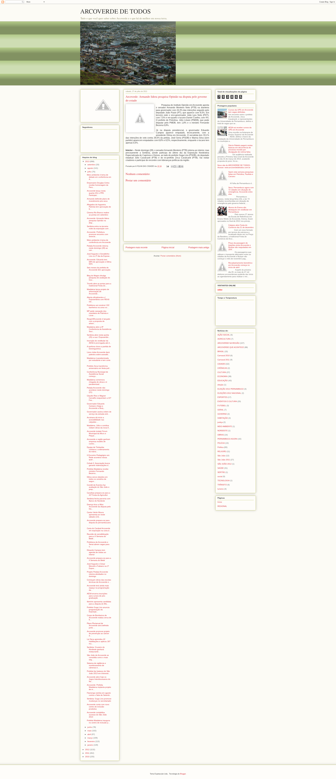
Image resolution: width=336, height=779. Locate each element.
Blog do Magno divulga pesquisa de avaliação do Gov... (98, 278)
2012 (87, 749)
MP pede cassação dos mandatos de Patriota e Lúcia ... (97, 313)
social (219, 476)
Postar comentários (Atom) (171, 256)
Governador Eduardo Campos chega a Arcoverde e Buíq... (96, 406)
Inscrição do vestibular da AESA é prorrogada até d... (99, 342)
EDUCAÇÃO (222, 380)
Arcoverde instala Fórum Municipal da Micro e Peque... (97, 433)
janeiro (90, 745)
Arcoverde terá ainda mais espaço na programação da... (98, 588)
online (219, 290)
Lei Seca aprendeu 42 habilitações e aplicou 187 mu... (98, 641)
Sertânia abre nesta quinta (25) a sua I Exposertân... (98, 336)
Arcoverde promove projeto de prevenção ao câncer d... (98, 633)
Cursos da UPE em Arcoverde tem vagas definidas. (240, 111)
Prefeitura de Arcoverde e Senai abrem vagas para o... (98, 544)
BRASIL (220, 351)
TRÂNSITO (222, 485)
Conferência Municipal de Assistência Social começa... (97, 374)
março (90, 738)
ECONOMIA (222, 376)
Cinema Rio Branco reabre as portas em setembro (98, 213)
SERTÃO (221, 472)
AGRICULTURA (223, 339)
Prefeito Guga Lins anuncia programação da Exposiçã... (98, 609)
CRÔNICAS (222, 368)
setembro (91, 165)
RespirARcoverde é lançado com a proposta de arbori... (98, 321)
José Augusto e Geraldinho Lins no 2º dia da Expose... (99, 255)
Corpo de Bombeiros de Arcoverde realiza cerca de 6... (99, 617)
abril (89, 734)
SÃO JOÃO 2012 (224, 464)
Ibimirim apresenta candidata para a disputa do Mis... (99, 603)
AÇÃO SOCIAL (223, 335)
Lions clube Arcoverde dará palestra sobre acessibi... (98, 353)
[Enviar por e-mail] (172, 166)
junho (90, 727)
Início (219, 502)
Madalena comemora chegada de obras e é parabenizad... (97, 382)
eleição (220, 385)
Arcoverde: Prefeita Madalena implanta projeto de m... (99, 687)
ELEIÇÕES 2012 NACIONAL (229, 393)
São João (221, 456)
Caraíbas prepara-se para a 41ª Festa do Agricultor (98, 494)
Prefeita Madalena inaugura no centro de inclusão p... (98, 721)
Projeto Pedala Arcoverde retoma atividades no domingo (97, 574)
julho (89, 172)
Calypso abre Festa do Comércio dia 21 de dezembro (241, 226)
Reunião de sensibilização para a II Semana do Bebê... (98, 536)
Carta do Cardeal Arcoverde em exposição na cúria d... (99, 529)
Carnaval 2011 (223, 360)
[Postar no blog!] (174, 166)
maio (89, 731)
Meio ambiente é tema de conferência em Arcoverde (99, 241)
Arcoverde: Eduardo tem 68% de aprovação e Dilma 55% (99, 262)
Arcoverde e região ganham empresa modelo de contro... (98, 441)
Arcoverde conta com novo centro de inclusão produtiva (98, 706)
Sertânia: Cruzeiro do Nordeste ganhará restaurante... (96, 649)
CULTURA (221, 372)
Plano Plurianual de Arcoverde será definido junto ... (98, 625)
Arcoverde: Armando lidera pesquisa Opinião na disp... (98, 220)
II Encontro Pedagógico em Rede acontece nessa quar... (98, 457)
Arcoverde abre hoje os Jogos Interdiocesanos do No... (98, 679)
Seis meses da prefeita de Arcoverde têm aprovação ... (98, 270)
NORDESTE (222, 431)
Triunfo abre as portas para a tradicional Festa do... (99, 285)
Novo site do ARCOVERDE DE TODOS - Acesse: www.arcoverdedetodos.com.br (234, 166)
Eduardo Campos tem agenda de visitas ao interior (96, 552)
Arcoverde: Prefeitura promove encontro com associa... (97, 234)
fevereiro (91, 741)
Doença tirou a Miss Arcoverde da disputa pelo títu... (99, 506)
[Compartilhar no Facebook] (179, 166)
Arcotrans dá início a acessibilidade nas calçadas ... (95, 419)
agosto (90, 168)
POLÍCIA (221, 443)
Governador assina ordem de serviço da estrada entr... (99, 413)
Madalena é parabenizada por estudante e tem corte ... (98, 360)
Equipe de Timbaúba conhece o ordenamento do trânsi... (98, 449)
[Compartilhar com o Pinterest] (182, 166)
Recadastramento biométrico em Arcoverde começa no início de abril (240, 265)
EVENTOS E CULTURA (227, 401)
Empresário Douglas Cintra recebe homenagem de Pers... (98, 185)
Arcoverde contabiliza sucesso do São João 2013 (97, 714)
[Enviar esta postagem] (167, 166)
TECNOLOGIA (223, 480)
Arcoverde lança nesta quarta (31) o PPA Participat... (96, 193)
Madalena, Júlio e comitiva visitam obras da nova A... (98, 426)
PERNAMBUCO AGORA (227, 439)
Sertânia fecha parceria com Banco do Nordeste (98, 500)
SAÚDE (220, 468)
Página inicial (168, 247)
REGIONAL (222, 506)
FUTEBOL (221, 406)
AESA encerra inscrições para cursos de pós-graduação (97, 596)
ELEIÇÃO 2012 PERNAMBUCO (230, 389)
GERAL (220, 410)
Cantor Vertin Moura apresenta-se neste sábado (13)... (96, 514)
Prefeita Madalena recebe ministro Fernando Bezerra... (97, 471)
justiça (220, 422)
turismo (220, 489)
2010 (87, 757)
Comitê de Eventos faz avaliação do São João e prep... (98, 487)
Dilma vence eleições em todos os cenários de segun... (97, 479)
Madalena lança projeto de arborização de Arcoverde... (98, 291)
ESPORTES (222, 397)
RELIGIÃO (221, 451)
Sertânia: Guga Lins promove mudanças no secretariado (99, 700)
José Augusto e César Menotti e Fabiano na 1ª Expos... (98, 566)
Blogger (183, 774)
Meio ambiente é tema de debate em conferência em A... (99, 177)
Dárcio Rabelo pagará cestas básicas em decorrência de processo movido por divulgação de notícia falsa (240, 148)
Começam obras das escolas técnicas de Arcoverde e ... (99, 581)
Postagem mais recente (137, 247)
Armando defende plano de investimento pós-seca (98, 200)
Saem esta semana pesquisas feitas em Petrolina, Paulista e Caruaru (240, 174)
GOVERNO (222, 414)
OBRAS (220, 435)
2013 (87, 161)
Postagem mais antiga (198, 247)
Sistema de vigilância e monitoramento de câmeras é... (96, 665)
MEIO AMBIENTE (224, 426)
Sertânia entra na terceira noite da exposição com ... (99, 227)
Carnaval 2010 (223, 355)
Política (220, 447)
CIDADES (221, 364)
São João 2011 (223, 460)
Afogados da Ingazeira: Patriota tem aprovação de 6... (99, 206)
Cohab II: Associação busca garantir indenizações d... (98, 464)
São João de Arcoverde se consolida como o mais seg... (98, 657)
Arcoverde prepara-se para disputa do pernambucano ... (99, 522)
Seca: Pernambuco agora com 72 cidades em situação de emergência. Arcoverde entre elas (241, 190)
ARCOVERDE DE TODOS (115, 11)
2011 (87, 753)
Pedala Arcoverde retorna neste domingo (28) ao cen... (97, 248)
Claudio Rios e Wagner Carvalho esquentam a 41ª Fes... (99, 398)
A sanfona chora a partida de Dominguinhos (99, 347)
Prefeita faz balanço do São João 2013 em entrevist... (98, 672)
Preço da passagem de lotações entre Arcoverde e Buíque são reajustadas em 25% (239, 246)
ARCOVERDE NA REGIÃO (228, 343)
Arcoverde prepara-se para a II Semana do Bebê (99, 559)
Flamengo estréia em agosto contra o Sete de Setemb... (99, 694)
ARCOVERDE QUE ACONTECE (230, 347)
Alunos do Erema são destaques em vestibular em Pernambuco (240, 209)
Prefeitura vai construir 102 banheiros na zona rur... (98, 306)
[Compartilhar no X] (177, 166)
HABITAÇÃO (222, 418)
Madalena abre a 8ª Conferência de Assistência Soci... (99, 329)
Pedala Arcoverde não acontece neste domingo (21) (98, 390)
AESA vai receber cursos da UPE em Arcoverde (239, 128)
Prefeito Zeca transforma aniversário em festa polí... (99, 367)
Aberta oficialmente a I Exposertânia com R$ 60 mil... (98, 299)
